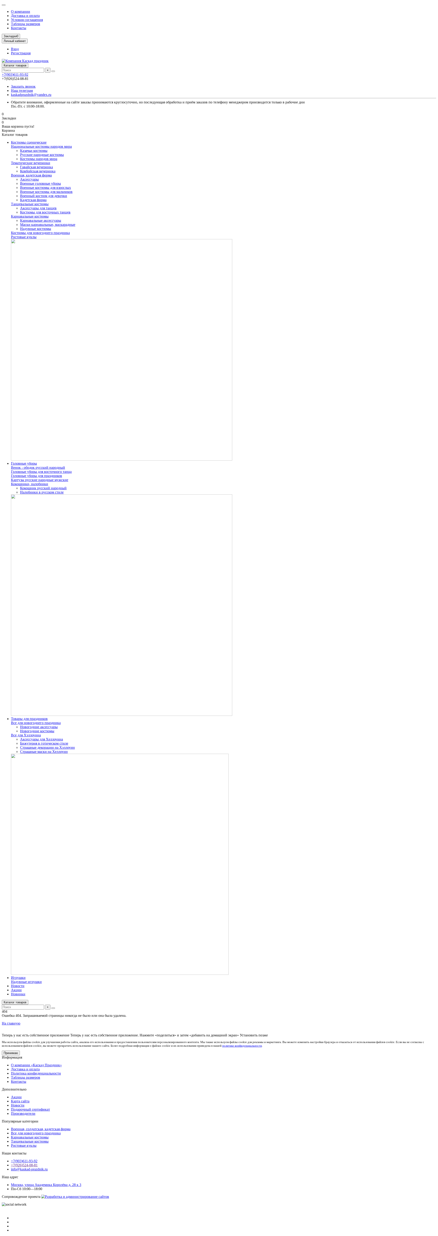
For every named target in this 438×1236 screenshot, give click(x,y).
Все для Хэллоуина (26, 735)
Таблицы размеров (25, 24)
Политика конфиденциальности (36, 1073)
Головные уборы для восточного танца (41, 472)
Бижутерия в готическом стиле (44, 743)
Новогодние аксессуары (39, 727)
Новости (17, 986)
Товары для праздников (29, 719)
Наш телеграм (22, 90)
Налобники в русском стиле (42, 492)
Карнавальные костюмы (30, 216)
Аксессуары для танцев (38, 208)
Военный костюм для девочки (43, 196)
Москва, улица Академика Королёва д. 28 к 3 (46, 1185)
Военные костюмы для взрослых (45, 188)
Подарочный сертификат (30, 1109)
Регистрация (21, 53)
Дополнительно (14, 1089)
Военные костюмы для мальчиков (46, 192)
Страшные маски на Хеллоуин (44, 752)
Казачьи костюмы (33, 151)
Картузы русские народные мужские (39, 480)
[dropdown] (3, 5)
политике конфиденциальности (242, 1045)
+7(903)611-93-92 (15, 74)
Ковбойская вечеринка (37, 171)
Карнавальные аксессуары (40, 220)
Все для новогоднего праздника (36, 723)
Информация (12, 1057)
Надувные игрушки (26, 982)
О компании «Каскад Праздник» (36, 1065)
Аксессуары (29, 179)
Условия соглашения (27, 20)
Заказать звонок (23, 86)
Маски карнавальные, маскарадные (47, 225)
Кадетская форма (33, 200)
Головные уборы (24, 463)
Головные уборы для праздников (36, 476)
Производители (23, 1113)
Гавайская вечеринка (36, 167)
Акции (16, 990)
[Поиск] (53, 71)
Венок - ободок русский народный (38, 467)
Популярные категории (20, 1121)
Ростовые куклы (23, 237)
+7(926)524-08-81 (24, 1165)
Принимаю (11, 1053)
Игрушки (18, 978)
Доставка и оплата (25, 16)
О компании (20, 11)
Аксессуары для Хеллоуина (41, 739)
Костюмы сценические (29, 142)
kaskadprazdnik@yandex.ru (31, 95)
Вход (15, 49)
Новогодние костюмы (37, 731)
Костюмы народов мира (38, 159)
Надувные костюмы (35, 229)
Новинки (18, 994)
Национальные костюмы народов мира (41, 146)
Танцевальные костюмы (30, 204)
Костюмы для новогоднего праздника (40, 233)
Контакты (18, 28)
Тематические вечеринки (30, 163)
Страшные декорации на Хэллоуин (47, 747)
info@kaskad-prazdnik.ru (29, 1169)
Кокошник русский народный (43, 488)
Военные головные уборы (40, 183)
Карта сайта (20, 1101)
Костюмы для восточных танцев (45, 212)
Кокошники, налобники (29, 484)
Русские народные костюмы (42, 155)
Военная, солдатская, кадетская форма (40, 1129)
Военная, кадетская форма (31, 175)
